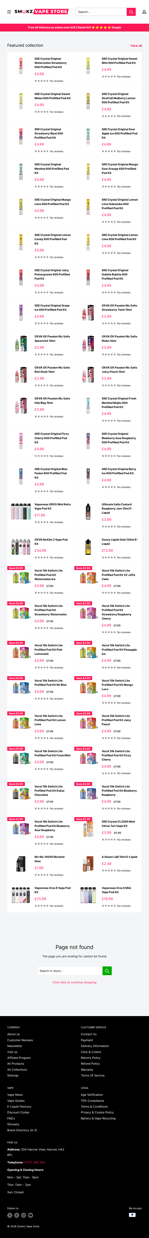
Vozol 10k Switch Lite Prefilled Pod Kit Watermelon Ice (49, 575)
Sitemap (13, 1075)
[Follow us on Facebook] (9, 1215)
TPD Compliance (92, 1100)
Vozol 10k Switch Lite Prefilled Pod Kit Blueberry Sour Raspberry (52, 826)
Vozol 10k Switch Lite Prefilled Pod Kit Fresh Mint (53, 753)
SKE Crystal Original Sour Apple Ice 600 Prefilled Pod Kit (120, 134)
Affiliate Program (19, 1058)
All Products (15, 1063)
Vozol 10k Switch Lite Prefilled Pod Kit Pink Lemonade (49, 650)
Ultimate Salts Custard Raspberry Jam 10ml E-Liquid (117, 509)
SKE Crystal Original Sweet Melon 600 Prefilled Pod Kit (53, 96)
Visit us (12, 1052)
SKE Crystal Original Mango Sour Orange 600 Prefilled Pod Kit (120, 169)
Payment (87, 1040)
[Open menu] (9, 11)
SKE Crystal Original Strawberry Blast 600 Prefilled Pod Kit (49, 134)
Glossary (13, 1124)
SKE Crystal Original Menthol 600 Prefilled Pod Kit (52, 169)
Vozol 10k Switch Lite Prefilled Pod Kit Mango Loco (117, 685)
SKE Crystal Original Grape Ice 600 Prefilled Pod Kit (52, 307)
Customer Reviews (20, 1040)
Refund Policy (90, 1063)
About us (13, 1034)
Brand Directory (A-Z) (22, 1130)
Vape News (15, 1094)
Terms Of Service (92, 1075)
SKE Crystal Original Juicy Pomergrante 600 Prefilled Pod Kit (52, 274)
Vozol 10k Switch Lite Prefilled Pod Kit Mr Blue (51, 682)
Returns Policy (90, 1058)
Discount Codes (18, 1112)
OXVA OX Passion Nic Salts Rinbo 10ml (119, 338)
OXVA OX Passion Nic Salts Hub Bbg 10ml (52, 400)
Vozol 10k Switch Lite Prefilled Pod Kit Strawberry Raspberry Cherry (116, 612)
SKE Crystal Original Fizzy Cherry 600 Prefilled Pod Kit (52, 438)
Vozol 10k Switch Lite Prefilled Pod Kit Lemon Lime (50, 720)
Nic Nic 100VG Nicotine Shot (50, 859)
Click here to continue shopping (74, 982)
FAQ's (11, 1118)
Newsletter (14, 1046)
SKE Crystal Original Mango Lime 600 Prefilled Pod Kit (53, 202)
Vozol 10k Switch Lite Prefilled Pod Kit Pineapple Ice (119, 650)
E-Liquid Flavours (19, 1106)
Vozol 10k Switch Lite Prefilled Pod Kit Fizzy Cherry (116, 755)
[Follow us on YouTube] (30, 1215)
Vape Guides (16, 1100)
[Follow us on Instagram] (23, 1215)
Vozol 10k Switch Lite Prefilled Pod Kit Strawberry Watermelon (51, 610)
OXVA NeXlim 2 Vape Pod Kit (51, 542)
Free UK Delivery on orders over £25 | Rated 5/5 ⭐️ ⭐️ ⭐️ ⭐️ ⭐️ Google (74, 27)
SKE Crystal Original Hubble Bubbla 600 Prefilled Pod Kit (115, 274)
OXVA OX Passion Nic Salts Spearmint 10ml (52, 338)
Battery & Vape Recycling (98, 1118)
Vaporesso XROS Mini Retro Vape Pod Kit (53, 506)
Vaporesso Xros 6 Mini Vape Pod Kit (116, 890)
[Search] (131, 12)
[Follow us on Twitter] (16, 1215)
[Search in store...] (107, 970)
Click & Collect (91, 1052)
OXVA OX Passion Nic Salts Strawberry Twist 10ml (119, 307)
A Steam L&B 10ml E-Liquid (119, 857)
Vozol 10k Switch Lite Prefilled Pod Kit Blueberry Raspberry (119, 791)
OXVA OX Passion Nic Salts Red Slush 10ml (52, 369)
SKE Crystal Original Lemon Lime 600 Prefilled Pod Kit (120, 237)
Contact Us (88, 1034)
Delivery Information (95, 1046)
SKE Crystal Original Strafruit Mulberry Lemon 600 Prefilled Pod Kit (118, 98)
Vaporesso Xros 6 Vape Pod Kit (53, 890)
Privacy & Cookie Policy (97, 1112)
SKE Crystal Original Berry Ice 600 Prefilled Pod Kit (119, 471)
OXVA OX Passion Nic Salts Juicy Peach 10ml (119, 369)
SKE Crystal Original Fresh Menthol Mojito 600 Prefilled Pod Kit (119, 403)
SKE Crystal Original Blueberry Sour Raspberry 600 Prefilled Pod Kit (119, 438)
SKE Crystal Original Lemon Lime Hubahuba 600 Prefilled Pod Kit (120, 204)
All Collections (17, 1069)
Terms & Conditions (94, 1106)
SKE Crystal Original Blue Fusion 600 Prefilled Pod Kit (51, 473)
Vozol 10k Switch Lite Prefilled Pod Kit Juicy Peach (116, 720)
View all (136, 45)
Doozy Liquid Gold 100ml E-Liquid (120, 542)
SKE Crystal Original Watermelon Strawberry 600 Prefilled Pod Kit (51, 63)
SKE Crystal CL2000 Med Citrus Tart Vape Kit (118, 823)
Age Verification (92, 1094)
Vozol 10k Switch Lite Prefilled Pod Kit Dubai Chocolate (49, 791)
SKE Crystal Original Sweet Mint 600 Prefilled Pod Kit (119, 61)
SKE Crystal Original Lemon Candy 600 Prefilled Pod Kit (53, 239)
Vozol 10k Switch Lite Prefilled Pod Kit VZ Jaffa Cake (118, 575)
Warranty (87, 1069)
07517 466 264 (34, 1162)
